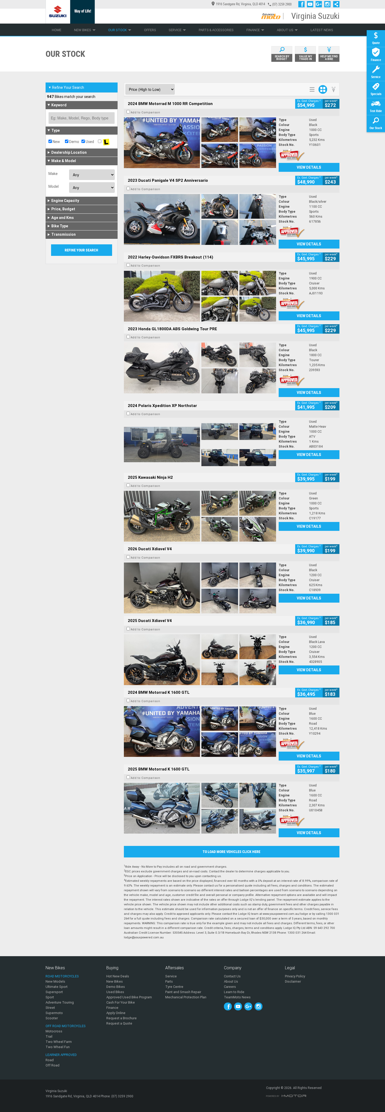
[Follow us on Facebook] (302, 4)
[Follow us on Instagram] (328, 4)
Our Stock (117, 30)
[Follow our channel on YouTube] (311, 4)
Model (53, 186)
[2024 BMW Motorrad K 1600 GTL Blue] (200, 731)
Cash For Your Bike (120, 1002)
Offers (150, 30)
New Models (55, 981)
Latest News (322, 30)
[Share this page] (335, 4)
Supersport (54, 992)
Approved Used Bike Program (129, 997)
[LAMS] (106, 141)
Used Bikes (115, 992)
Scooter (52, 1018)
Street (50, 1007)
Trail (49, 1036)
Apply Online (115, 1013)
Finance (253, 30)
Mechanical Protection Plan (185, 997)
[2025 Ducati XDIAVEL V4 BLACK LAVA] (200, 659)
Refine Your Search (66, 87)
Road (50, 1060)
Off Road (52, 1065)
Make (53, 173)
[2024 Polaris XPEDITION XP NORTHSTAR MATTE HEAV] (200, 444)
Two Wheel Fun (58, 1047)
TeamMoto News (237, 997)
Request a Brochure (121, 1018)
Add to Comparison (145, 112)
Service (175, 30)
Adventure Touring (60, 1002)
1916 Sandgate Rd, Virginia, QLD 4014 (240, 4)
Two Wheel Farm (59, 1041)
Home (56, 30)
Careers (230, 986)
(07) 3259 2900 (282, 4)
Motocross (54, 1031)
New (56, 141)
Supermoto (54, 1013)
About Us (285, 30)
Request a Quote (119, 1023)
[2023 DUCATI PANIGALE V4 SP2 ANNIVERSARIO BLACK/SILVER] (200, 219)
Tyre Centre (174, 986)
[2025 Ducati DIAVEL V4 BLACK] (200, 588)
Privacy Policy (295, 976)
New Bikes (82, 30)
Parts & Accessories (216, 30)
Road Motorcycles (62, 976)
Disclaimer (293, 981)
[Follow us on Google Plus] (320, 4)
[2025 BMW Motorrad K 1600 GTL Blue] (200, 808)
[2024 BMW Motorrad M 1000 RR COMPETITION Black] (200, 142)
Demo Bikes (115, 986)
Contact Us (232, 976)
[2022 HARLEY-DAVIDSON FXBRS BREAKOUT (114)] (200, 296)
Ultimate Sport (57, 986)
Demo (73, 141)
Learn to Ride (234, 992)
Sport (50, 997)
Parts (169, 981)
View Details (309, 167)
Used (89, 141)
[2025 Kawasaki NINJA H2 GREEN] (200, 516)
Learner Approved (61, 1055)
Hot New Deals (117, 976)
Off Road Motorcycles (66, 1026)
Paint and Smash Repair (183, 992)
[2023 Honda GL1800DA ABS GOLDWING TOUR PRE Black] (200, 368)
